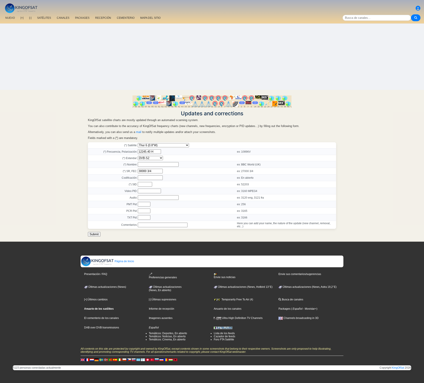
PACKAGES (82, 17)
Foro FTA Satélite (224, 339)
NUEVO (10, 17)
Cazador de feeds (224, 336)
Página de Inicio (124, 261)
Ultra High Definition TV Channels (242, 318)
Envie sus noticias (224, 277)
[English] (83, 359)
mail (138, 132)
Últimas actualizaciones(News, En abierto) (165, 288)
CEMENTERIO (125, 17)
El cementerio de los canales (101, 318)
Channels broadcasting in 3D (301, 318)
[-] (30, 17)
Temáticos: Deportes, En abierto (168, 333)
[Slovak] (134, 359)
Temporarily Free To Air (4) (237, 299)
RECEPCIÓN (103, 17)
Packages (284, 308)
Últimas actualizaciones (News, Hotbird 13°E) (245, 286)
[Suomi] (143, 359)
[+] (22, 17)
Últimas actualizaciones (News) (107, 286)
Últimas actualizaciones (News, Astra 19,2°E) (309, 286)
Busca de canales (292, 299)
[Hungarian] (171, 359)
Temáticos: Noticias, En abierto (167, 336)
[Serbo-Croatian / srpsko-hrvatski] (161, 359)
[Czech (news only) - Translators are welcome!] (129, 359)
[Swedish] (101, 359)
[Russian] (157, 359)
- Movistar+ (309, 308)
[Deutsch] (96, 359)
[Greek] (138, 359)
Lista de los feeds (224, 333)
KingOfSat (398, 367)
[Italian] (120, 359)
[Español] (115, 359)
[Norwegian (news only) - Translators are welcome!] (106, 359)
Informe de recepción (161, 308)
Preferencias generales (163, 277)
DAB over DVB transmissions (101, 327)
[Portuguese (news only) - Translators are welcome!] (110, 359)
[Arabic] (148, 359)
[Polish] (124, 359)
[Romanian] (166, 359)
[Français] (87, 359)
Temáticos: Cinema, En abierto (167, 339)
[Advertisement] (212, 57)
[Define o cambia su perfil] (418, 8)
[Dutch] (92, 359)
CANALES (63, 17)
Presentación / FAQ (95, 274)
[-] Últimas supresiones (162, 299)
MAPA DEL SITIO (150, 17)
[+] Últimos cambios (96, 299)
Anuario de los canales (227, 308)
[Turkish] (152, 359)
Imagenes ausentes (160, 318)
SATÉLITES (44, 17)
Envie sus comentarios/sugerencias (299, 274)
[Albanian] (175, 359)
